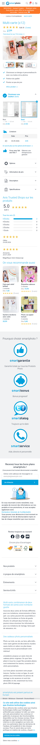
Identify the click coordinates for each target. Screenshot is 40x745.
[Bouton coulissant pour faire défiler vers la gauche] (6, 65)
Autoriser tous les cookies (12, 735)
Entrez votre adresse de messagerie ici (18, 474)
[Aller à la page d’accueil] (13, 3)
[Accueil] (3, 16)
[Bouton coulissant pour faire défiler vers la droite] (34, 65)
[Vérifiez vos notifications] (33, 3)
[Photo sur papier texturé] (29, 304)
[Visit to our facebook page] (12, 536)
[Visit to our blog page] (27, 536)
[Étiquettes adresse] (29, 274)
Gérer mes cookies (10, 741)
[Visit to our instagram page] (17, 536)
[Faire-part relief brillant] (11, 274)
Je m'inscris (8, 482)
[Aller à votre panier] (36, 3)
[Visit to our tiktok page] (22, 536)
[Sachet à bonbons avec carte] (11, 304)
